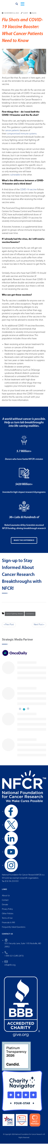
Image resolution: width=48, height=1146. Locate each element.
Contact (5, 902)
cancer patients (12, 133)
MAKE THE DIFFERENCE (24, 543)
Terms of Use (7, 920)
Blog (34, 15)
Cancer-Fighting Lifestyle (14, 616)
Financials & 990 (8, 925)
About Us (6, 898)
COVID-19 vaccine (28, 192)
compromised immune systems (22, 136)
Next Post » (39, 627)
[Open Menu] (22, 5)
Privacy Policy (7, 911)
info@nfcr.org (9, 967)
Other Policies (7, 916)
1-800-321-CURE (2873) (14, 958)
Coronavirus (30, 616)
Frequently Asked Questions (13, 929)
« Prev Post (9, 627)
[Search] (16, 5)
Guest (25, 15)
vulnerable (15, 177)
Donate (5, 907)
